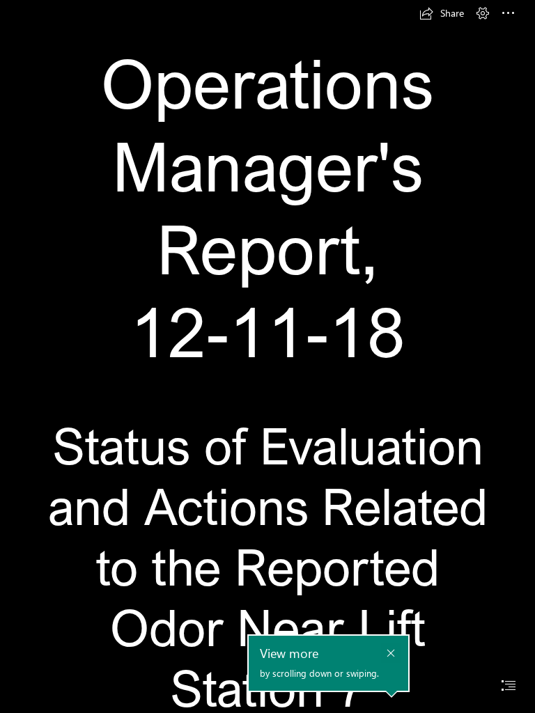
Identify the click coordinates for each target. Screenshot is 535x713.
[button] (442, 13)
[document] (267, 356)
